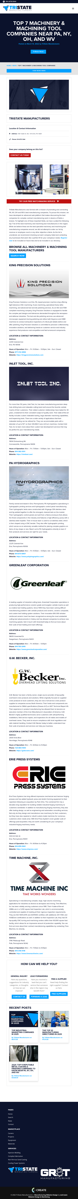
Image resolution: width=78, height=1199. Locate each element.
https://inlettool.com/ (24, 454)
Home (9, 65)
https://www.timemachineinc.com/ (29, 953)
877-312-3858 (20, 352)
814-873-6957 (20, 554)
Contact (11, 1124)
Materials (11, 1144)
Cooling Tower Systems (16, 1163)
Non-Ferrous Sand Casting (17, 1160)
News (14, 65)
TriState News (38, 51)
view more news (39, 71)
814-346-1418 (20, 951)
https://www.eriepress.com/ (27, 849)
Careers (11, 1133)
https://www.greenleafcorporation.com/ (31, 649)
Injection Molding (14, 1153)
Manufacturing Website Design (46, 1195)
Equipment (12, 1140)
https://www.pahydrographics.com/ (30, 556)
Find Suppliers (59, 994)
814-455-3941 (20, 846)
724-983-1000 (20, 748)
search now (18, 255)
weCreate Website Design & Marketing (47, 1196)
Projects (11, 1137)
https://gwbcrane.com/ (25, 751)
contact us (19, 997)
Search (10, 1117)
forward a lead (39, 997)
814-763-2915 (20, 646)
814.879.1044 (11, 1)
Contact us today (20, 155)
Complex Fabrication (15, 1156)
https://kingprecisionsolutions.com (29, 355)
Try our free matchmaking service (37, 201)
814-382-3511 (20, 451)
